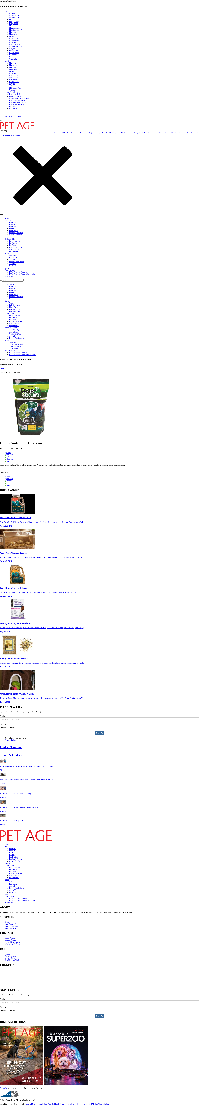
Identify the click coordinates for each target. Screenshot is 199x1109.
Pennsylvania (14, 51)
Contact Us (13, 266)
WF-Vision (13, 109)
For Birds (12, 222)
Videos (7, 237)
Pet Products (9, 284)
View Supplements (11, 926)
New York (13, 42)
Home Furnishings (11, 92)
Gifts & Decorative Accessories (20, 98)
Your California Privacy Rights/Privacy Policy (65, 1104)
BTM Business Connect (18, 272)
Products (8, 220)
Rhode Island (14, 53)
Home (2, 368)
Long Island (13, 24)
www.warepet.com (7, 469)
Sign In (4, 121)
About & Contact (11, 328)
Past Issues (13, 258)
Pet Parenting (14, 245)
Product (8, 368)
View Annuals (14, 348)
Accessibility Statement (13, 942)
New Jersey (13, 38)
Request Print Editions (13, 116)
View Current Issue (16, 344)
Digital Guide (10, 239)
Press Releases (10, 270)
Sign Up (99, 733)
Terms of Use (30, 1104)
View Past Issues (15, 346)
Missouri (12, 36)
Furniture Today (15, 96)
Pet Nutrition (14, 251)
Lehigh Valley (14, 22)
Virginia (12, 57)
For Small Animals (16, 233)
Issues (7, 268)
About (7, 253)
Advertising (9, 276)
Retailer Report (14, 311)
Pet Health (13, 243)
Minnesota (13, 34)
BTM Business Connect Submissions (22, 274)
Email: (3, 716)
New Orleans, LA (15, 40)
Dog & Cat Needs (15, 247)
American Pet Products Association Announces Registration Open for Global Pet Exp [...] (65, 133)
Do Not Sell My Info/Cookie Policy (96, 1104)
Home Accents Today (17, 100)
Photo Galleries (14, 307)
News (7, 218)
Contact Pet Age (15, 334)
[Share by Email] (7, 461)
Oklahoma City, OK (16, 46)
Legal (7, 61)
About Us (12, 264)
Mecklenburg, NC (15, 30)
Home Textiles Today (17, 104)
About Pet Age (14, 330)
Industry (3, 724)
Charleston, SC (14, 15)
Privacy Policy (10, 740)
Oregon (12, 49)
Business (8, 11)
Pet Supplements (15, 241)
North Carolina (14, 44)
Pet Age (12, 106)
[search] (1, 280)
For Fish (12, 229)
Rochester (12, 55)
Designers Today (15, 94)
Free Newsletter (6, 135)
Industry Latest (14, 305)
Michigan (12, 32)
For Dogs (12, 226)
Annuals (12, 260)
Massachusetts (14, 28)
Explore (7, 301)
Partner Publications (16, 262)
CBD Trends (14, 249)
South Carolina (14, 78)
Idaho (11, 20)
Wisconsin (13, 59)
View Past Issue (10, 928)
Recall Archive (14, 309)
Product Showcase (11, 747)
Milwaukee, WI (15, 88)
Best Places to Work (12, 960)
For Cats (12, 224)
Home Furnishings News (18, 102)
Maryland (12, 26)
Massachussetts (14, 65)
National (12, 13)
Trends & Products (11, 754)
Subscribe (16, 135)
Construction (9, 86)
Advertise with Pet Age (13, 944)
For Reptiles (13, 231)
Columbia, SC (14, 18)
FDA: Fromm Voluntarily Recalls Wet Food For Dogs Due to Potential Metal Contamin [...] (131, 133)
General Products (15, 235)
